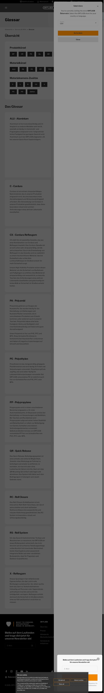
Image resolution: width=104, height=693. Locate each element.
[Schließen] (98, 659)
